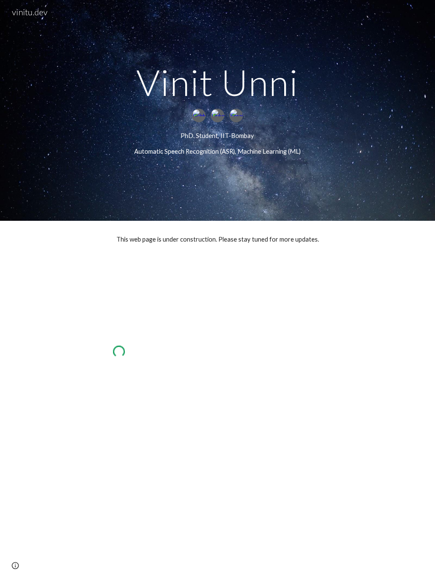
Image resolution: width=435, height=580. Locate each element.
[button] (15, 566)
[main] (217, 82)
